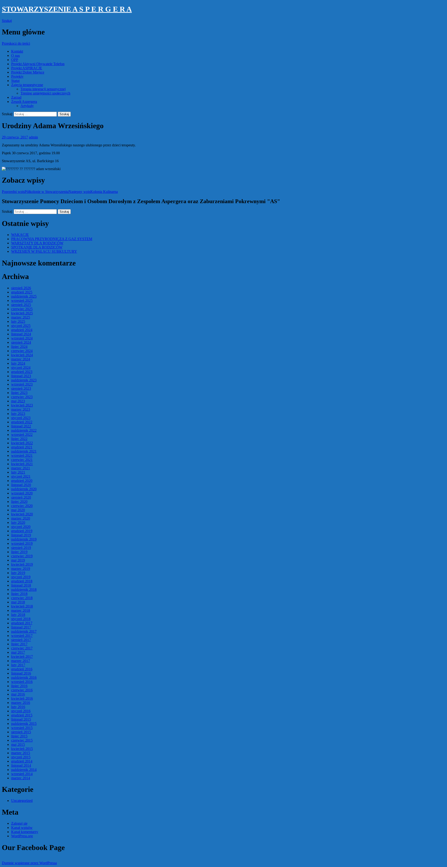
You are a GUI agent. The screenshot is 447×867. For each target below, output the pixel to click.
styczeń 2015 (20, 757)
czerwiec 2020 (22, 506)
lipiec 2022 (19, 439)
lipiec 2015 (19, 736)
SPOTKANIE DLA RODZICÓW (36, 247)
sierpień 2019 (21, 548)
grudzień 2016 (21, 669)
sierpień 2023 (21, 388)
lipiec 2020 (19, 502)
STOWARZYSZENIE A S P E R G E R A (67, 9)
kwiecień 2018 (22, 606)
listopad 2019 (21, 535)
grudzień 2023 (21, 372)
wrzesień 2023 (22, 384)
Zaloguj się (19, 823)
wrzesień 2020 (22, 493)
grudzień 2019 (21, 531)
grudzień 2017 (21, 623)
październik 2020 (24, 489)
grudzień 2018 (21, 581)
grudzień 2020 (21, 481)
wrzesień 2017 (22, 636)
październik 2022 (24, 430)
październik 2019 (24, 539)
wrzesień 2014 (22, 774)
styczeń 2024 (20, 368)
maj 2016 (18, 694)
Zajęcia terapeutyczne (27, 85)
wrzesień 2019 (22, 543)
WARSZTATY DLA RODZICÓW (37, 243)
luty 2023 (18, 414)
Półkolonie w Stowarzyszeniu (35, 192)
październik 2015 (24, 724)
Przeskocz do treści (16, 43)
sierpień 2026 (21, 288)
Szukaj (7, 21)
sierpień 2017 (21, 640)
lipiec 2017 (19, 644)
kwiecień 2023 (22, 405)
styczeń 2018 (20, 619)
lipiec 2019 (19, 552)
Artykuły (27, 106)
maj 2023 (18, 401)
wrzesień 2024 (22, 338)
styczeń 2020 (20, 527)
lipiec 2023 (19, 393)
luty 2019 (18, 573)
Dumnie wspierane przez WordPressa (29, 863)
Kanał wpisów (22, 828)
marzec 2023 (20, 409)
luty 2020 (18, 522)
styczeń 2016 (20, 711)
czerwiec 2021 (22, 460)
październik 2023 (24, 380)
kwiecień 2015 (22, 749)
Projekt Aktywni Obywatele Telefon (37, 64)
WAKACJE (20, 235)
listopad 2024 (21, 334)
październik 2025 (24, 296)
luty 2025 (18, 321)
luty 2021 (18, 472)
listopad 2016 (21, 673)
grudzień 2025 (21, 292)
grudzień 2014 (21, 761)
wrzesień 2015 (22, 728)
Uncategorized (22, 801)
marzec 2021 (20, 468)
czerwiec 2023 (22, 397)
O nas (15, 55)
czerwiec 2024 (22, 351)
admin (33, 137)
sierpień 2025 (21, 305)
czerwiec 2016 (22, 690)
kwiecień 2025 (22, 313)
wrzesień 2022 (22, 435)
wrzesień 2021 (22, 455)
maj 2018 (18, 602)
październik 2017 (24, 631)
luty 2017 (18, 665)
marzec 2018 (20, 610)
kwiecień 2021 (22, 464)
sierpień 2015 (21, 732)
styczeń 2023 (20, 418)
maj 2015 (18, 744)
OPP (14, 60)
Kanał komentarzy (24, 832)
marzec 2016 (20, 703)
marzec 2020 (20, 518)
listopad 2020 (21, 485)
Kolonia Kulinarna (93, 192)
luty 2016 (18, 707)
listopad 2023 (21, 376)
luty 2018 (18, 615)
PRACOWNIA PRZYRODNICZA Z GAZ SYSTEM (51, 239)
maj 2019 (18, 560)
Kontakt (17, 51)
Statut (15, 81)
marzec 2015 (20, 753)
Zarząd (16, 97)
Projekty (17, 76)
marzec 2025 (20, 317)
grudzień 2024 (21, 330)
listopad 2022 (21, 426)
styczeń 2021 (20, 476)
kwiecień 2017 (22, 657)
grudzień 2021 (21, 447)
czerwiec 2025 (22, 309)
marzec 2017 (20, 661)
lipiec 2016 (19, 686)
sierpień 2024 (21, 342)
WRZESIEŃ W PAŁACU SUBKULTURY (44, 251)
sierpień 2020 (21, 497)
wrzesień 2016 (22, 682)
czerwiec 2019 (22, 556)
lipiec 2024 (19, 347)
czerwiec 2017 (22, 648)
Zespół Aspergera (24, 102)
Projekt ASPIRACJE (26, 68)
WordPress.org (22, 836)
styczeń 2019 (20, 577)
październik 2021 (24, 451)
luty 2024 (18, 363)
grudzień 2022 (21, 422)
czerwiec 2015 (22, 740)
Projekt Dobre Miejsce (27, 72)
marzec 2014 (20, 778)
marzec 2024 (20, 359)
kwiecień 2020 (22, 514)
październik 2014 (24, 770)
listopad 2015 (21, 719)
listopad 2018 (21, 585)
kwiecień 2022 (22, 443)
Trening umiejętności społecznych (45, 93)
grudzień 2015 (21, 715)
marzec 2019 (20, 569)
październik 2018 (24, 589)
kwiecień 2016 (22, 698)
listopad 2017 (21, 627)
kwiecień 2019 (22, 564)
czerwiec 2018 (22, 598)
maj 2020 (18, 510)
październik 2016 (24, 677)
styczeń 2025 (20, 326)
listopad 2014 (21, 765)
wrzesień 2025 (22, 300)
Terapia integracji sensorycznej (43, 89)
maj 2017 (18, 652)
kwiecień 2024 (22, 355)
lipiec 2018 (19, 594)
